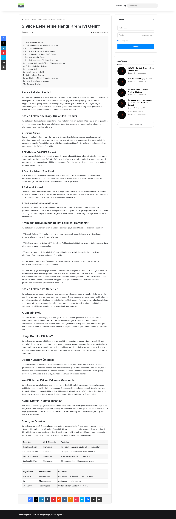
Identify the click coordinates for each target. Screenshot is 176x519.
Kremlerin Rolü (31, 69)
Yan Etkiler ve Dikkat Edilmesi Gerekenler (42, 78)
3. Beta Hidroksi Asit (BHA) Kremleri (43, 54)
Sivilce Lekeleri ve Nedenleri (37, 66)
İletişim (119, 6)
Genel (34, 19)
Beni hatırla (123, 41)
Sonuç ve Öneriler (34, 84)
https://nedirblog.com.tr (55, 515)
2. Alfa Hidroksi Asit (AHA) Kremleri (42, 51)
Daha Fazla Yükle (136, 125)
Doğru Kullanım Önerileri (35, 75)
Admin (131, 73)
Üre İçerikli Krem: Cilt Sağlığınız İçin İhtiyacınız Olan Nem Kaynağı (140, 102)
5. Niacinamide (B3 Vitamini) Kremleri (43, 60)
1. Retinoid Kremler (36, 48)
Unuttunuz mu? (147, 35)
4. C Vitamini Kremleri (37, 57)
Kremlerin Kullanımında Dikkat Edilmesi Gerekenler (45, 63)
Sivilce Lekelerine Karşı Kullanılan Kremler (42, 45)
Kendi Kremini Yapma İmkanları (38, 81)
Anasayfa (26, 19)
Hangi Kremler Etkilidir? (35, 72)
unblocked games (24, 515)
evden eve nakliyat (39, 515)
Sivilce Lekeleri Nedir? (34, 42)
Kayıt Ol (136, 46)
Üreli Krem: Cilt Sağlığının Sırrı (140, 79)
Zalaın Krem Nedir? (135, 112)
